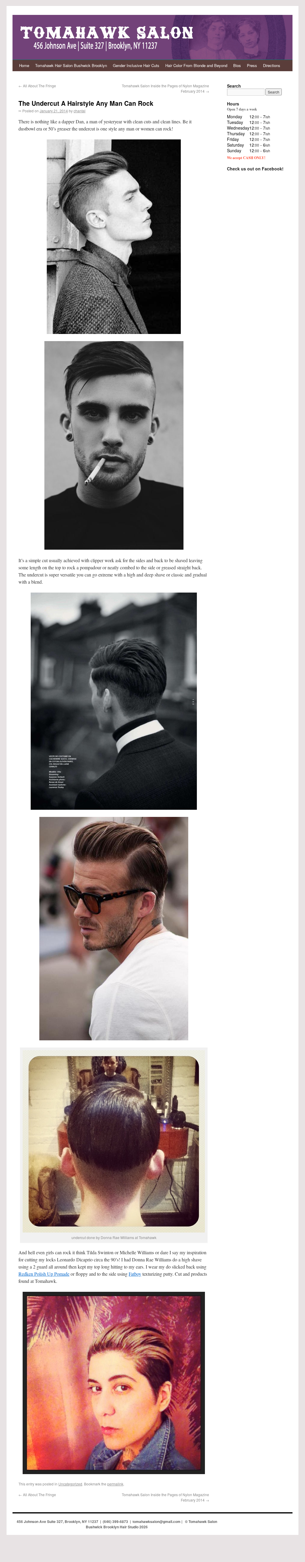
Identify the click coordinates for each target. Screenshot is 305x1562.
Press (252, 65)
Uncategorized (70, 1483)
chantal (79, 110)
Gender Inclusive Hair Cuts (136, 65)
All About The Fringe (37, 85)
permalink (115, 1483)
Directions (271, 65)
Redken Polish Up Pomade (43, 1274)
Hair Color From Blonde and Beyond (196, 65)
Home (24, 65)
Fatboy (135, 1274)
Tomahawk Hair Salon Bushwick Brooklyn (71, 65)
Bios (237, 65)
